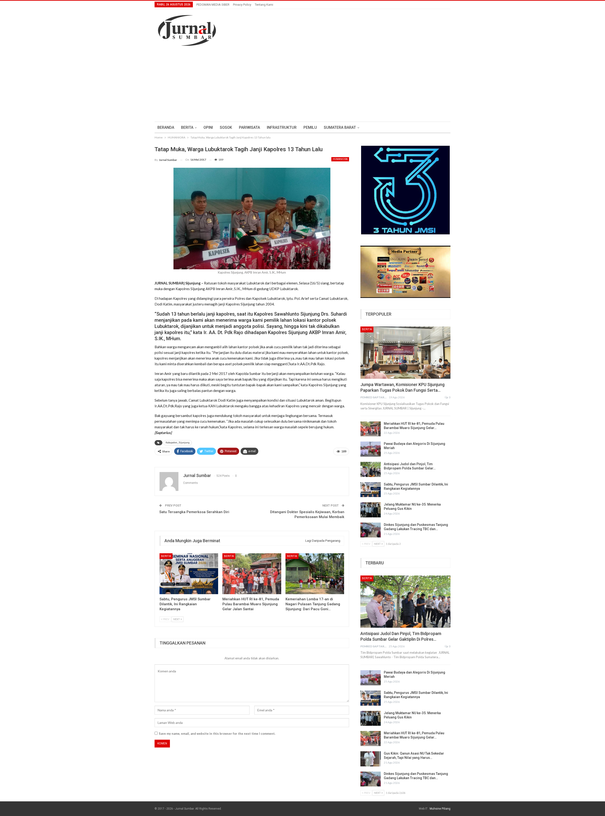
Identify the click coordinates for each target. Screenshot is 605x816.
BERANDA (165, 127)
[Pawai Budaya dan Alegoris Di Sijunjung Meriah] (370, 449)
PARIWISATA (249, 127)
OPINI (208, 127)
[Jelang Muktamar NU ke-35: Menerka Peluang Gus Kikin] (370, 509)
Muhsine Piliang (440, 808)
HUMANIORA (340, 159)
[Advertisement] (302, 81)
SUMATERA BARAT (340, 127)
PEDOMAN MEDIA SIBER (212, 4)
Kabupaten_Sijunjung (178, 442)
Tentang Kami (264, 4)
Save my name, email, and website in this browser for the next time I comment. (217, 733)
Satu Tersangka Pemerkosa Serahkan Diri (194, 512)
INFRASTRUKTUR (282, 127)
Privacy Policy (242, 4)
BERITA (187, 127)
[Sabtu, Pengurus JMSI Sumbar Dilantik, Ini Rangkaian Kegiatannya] (189, 573)
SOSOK (226, 127)
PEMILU (310, 127)
